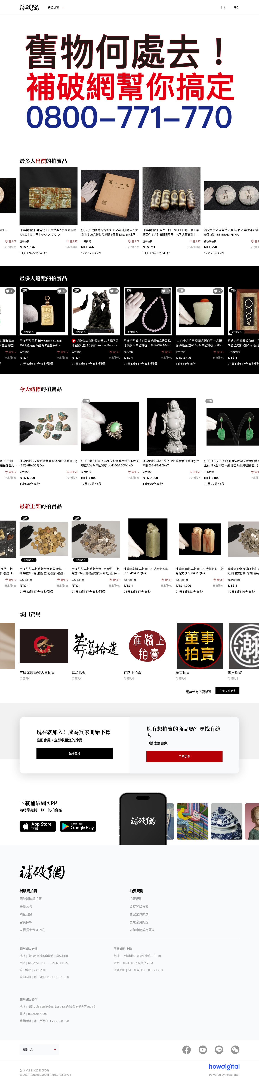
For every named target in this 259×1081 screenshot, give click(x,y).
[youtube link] (203, 1050)
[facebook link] (186, 1050)
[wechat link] (235, 1050)
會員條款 (26, 922)
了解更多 (184, 756)
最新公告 (26, 906)
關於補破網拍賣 (31, 899)
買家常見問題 (139, 914)
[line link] (219, 1050)
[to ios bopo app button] (38, 826)
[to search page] (223, 7)
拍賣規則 (136, 899)
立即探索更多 (227, 691)
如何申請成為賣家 (142, 930)
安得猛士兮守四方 (32, 930)
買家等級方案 (139, 906)
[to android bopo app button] (78, 826)
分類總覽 (54, 8)
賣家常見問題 (139, 922)
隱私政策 (26, 914)
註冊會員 (74, 753)
